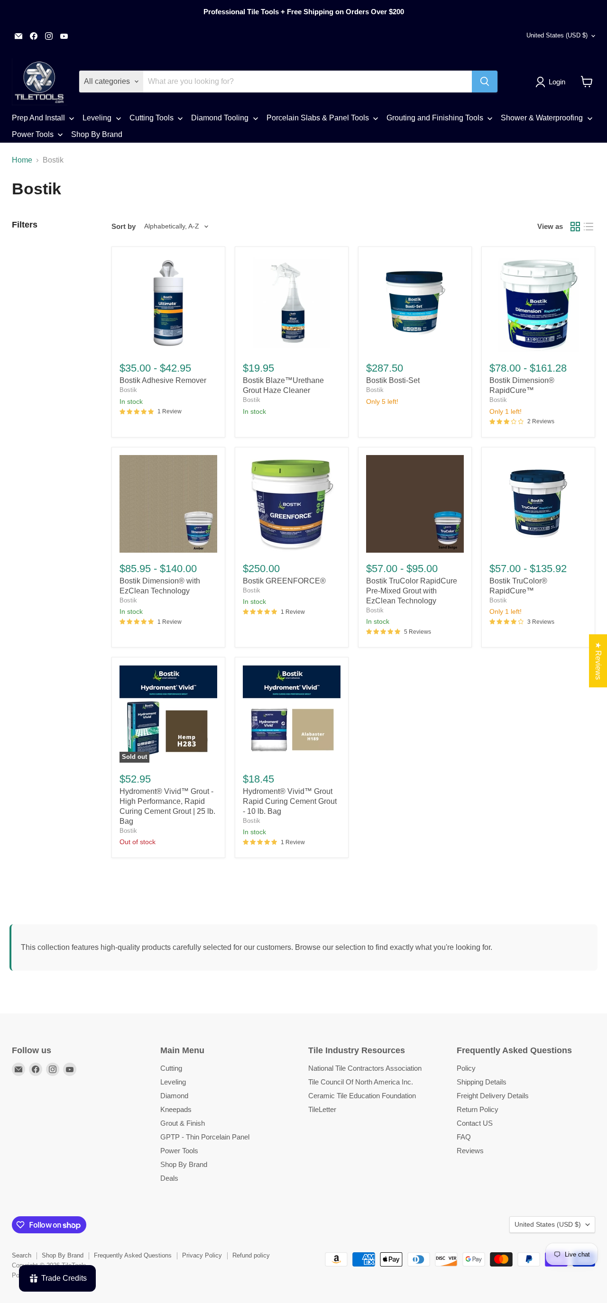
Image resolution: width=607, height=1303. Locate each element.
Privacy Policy (202, 1255)
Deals (169, 1178)
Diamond (174, 1096)
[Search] (484, 81)
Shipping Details (481, 1082)
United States (557, 35)
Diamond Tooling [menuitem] (219, 118)
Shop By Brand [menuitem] (96, 134)
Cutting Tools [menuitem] (151, 118)
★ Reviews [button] (598, 661)
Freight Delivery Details (493, 1096)
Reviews (470, 1151)
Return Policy (477, 1109)
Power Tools (179, 1151)
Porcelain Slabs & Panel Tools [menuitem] (318, 118)
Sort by (123, 226)
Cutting (171, 1068)
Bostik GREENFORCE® (284, 581)
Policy (466, 1068)
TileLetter (322, 1109)
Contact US (475, 1123)
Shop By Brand (183, 1164)
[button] (552, 82)
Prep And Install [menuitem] (38, 118)
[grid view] (575, 226)
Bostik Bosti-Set (393, 380)
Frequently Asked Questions (133, 1255)
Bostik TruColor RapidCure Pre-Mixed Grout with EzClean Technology (411, 591)
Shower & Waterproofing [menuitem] (542, 118)
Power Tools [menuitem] (33, 134)
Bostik (128, 389)
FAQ (464, 1137)
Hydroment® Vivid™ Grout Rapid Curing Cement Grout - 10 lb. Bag (290, 801)
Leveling (173, 1082)
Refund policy (251, 1255)
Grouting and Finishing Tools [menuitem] (434, 118)
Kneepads (176, 1109)
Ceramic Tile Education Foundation (362, 1096)
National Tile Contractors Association (365, 1068)
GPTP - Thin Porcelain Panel (204, 1137)
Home (22, 160)
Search (21, 1255)
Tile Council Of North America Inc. (360, 1082)
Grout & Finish (182, 1123)
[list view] (588, 226)
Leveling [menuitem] (97, 118)
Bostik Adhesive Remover (163, 380)
